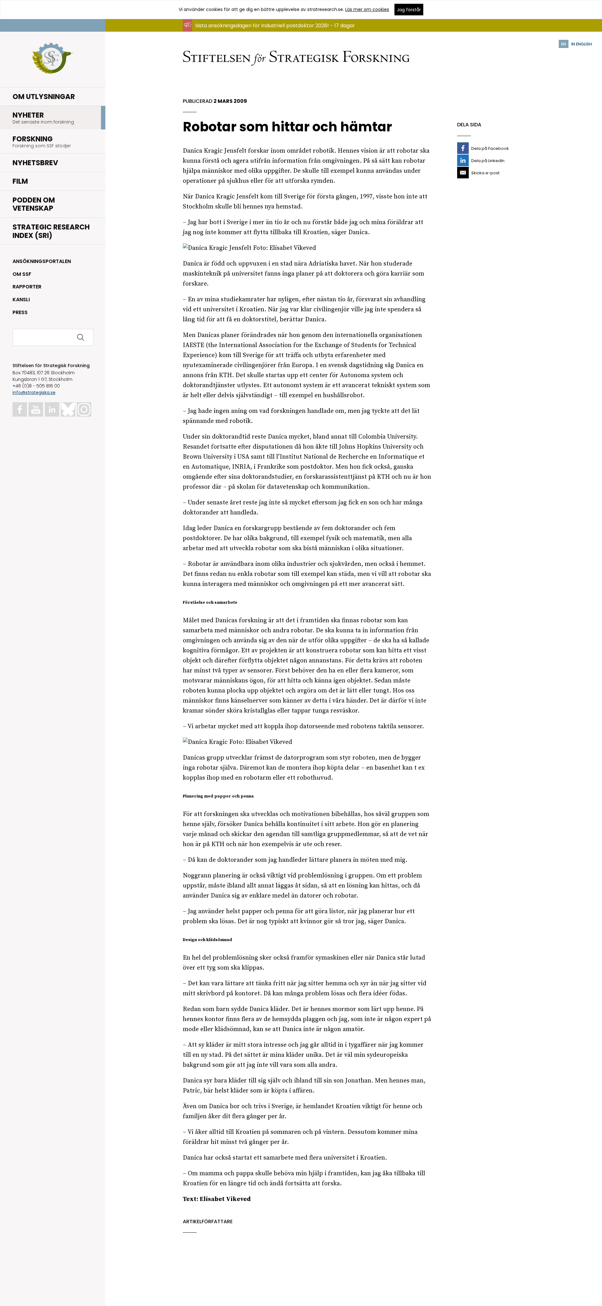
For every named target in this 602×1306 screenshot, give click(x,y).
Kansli (21, 299)
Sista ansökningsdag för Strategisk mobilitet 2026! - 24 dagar (270, 31)
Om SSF (22, 274)
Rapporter (27, 286)
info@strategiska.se (34, 392)
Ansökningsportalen (42, 261)
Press (20, 312)
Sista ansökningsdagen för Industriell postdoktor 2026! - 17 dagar (275, 25)
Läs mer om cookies (367, 9)
